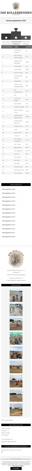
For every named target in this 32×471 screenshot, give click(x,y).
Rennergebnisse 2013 (8, 225)
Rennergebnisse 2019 (8, 201)
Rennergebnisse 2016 (8, 213)
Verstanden (16, 468)
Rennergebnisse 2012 (8, 228)
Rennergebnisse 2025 (8, 189)
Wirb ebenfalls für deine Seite (15, 450)
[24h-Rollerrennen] (2, 452)
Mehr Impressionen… (7, 420)
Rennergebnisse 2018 (8, 205)
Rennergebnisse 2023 (8, 197)
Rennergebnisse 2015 (8, 217)
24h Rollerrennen (16, 13)
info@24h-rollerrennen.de (18, 280)
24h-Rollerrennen (4, 450)
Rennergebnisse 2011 (8, 232)
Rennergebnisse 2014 (8, 221)
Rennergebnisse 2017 (8, 209)
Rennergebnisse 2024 (8, 193)
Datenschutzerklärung (17, 466)
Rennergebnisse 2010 (8, 236)
